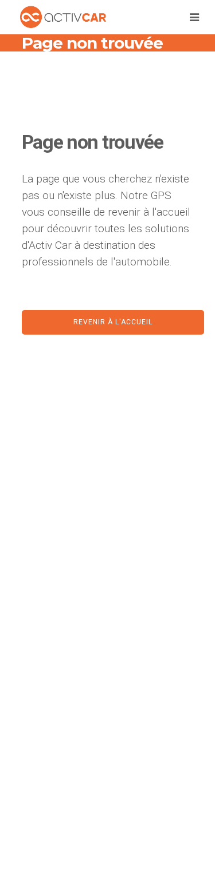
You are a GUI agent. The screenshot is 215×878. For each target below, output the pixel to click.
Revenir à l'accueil (113, 322)
